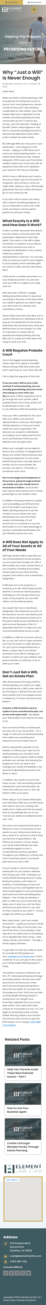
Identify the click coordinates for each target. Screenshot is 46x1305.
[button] (34, 10)
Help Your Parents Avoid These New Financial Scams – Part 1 (22, 1073)
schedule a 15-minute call (20, 956)
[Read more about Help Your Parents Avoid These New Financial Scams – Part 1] (23, 1055)
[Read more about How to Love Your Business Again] (23, 1094)
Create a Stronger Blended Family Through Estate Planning (23, 1147)
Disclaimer (31, 1300)
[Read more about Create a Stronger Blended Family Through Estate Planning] (23, 1129)
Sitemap (21, 1300)
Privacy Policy (9, 1300)
